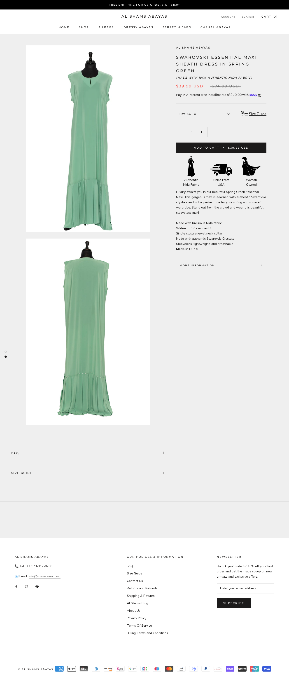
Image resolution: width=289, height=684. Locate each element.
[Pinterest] (37, 586)
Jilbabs (106, 27)
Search (248, 16)
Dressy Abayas (138, 27)
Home (64, 27)
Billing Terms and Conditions (147, 633)
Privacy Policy (136, 618)
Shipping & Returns (141, 596)
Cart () (269, 16)
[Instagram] (26, 586)
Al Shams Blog (137, 603)
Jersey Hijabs (177, 27)
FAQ (15, 453)
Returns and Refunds (142, 588)
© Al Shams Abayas (35, 669)
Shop (84, 27)
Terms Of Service (139, 625)
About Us (133, 611)
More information (197, 265)
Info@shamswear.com (45, 576)
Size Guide (22, 473)
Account (228, 16)
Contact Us (135, 581)
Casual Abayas (215, 27)
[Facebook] (16, 586)
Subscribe (233, 603)
